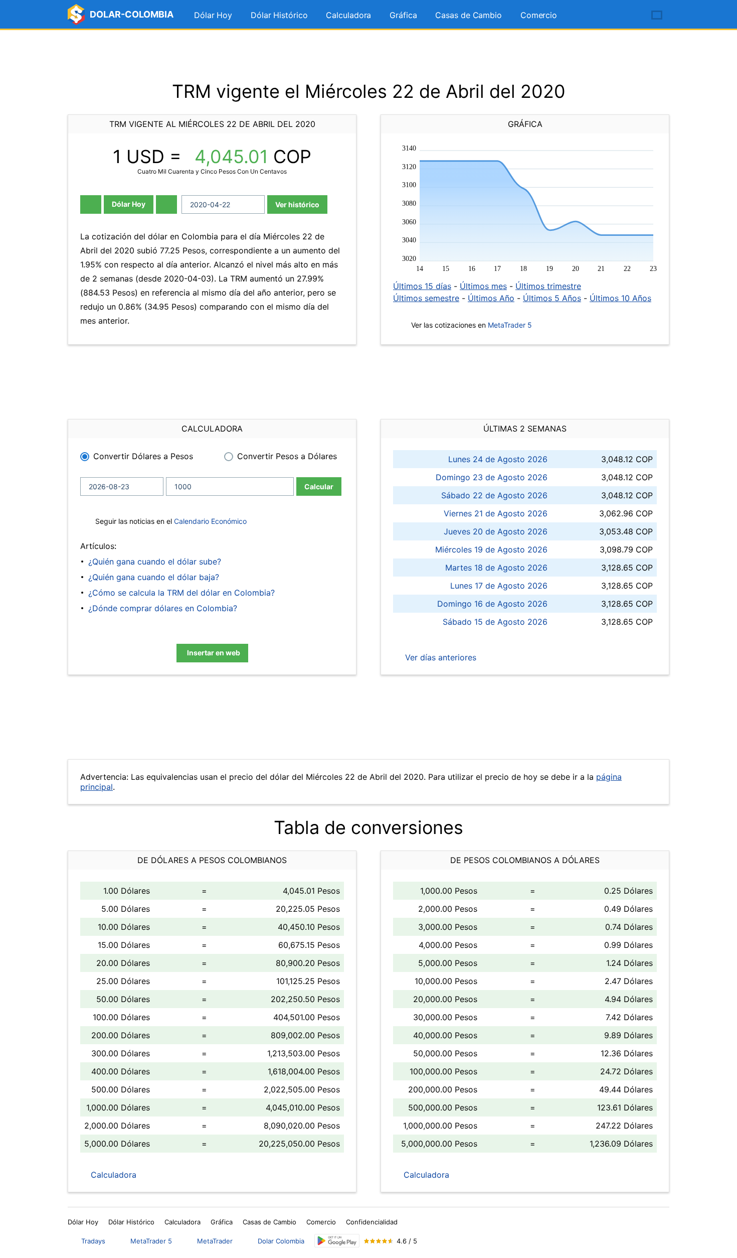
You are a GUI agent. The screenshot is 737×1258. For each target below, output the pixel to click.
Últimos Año (491, 298)
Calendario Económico (209, 521)
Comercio (538, 15)
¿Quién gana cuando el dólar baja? (153, 577)
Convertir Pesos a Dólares (287, 456)
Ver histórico (297, 204)
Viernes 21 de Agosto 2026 (495, 513)
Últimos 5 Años (552, 298)
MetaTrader (215, 1241)
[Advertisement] (368, 55)
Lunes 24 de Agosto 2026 (497, 459)
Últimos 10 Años (620, 298)
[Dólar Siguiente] (166, 204)
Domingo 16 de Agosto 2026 (492, 604)
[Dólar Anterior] (90, 204)
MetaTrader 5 (510, 325)
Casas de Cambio (468, 15)
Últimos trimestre (548, 286)
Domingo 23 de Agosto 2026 (491, 477)
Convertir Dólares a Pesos (143, 456)
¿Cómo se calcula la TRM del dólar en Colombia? (181, 593)
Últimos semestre (426, 298)
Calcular (318, 486)
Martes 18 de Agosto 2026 (496, 568)
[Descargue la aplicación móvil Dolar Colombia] (336, 1240)
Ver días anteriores (439, 657)
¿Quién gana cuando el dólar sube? (154, 561)
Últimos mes (483, 286)
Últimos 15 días (422, 286)
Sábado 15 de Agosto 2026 (495, 622)
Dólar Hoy (213, 15)
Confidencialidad (372, 1222)
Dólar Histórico (279, 15)
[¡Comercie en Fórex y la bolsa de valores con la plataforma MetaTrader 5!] (628, 15)
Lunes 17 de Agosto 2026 (498, 586)
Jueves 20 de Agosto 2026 (495, 531)
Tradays (93, 1241)
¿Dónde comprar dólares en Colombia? (162, 608)
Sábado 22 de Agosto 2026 (494, 495)
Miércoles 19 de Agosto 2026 (491, 549)
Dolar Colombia (281, 1241)
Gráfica (403, 15)
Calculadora (348, 15)
